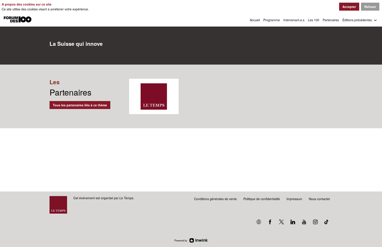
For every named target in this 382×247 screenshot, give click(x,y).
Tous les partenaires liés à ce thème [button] (80, 105)
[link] (255, 20)
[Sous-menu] (375, 20)
